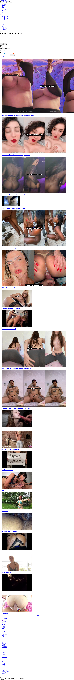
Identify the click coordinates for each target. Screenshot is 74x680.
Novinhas (3, 661)
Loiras (7, 56)
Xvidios (3, 654)
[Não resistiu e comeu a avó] (17, 326)
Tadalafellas (4, 29)
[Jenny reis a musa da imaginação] (17, 447)
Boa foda (3, 631)
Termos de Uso (4, 670)
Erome (3, 636)
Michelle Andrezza (5, 18)
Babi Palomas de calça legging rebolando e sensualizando (16, 368)
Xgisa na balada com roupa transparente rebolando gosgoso (17, 194)
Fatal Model (4, 638)
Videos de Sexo (4, 650)
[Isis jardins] (17, 508)
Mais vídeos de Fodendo (37, 615)
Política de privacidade (5, 668)
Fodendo (1, 56)
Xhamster (3, 652)
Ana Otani (3, 25)
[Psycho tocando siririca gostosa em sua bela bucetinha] (34, 406)
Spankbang (4, 649)
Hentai (3, 639)
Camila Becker (4, 27)
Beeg (3, 630)
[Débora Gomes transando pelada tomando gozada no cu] (34, 285)
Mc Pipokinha (4, 20)
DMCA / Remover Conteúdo (6, 667)
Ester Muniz (4, 23)
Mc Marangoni (4, 22)
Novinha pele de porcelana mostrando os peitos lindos (16, 155)
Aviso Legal (4, 669)
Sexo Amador (4, 626)
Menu (1, 1)
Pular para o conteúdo (3, 0)
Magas (3, 429)
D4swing (3, 635)
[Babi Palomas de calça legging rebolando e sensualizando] (34, 366)
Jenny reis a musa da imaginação (10, 449)
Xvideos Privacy (4, 644)
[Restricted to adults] (2, 676)
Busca (9, 1)
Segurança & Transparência (6, 671)
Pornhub (3, 662)
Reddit (15, 53)
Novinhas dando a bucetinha (9, 531)
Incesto (3, 660)
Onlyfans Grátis (4, 645)
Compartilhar (8, 48)
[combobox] (4, 2)
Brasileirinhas (4, 632)
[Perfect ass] (17, 611)
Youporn (3, 656)
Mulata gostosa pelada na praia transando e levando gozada (17, 248)
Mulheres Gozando (5, 641)
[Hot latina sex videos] (17, 467)
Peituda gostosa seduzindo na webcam (12, 308)
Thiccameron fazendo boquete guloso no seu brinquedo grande (18, 115)
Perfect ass (5, 613)
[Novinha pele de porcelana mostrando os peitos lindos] (34, 152)
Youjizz (3, 655)
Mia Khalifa (4, 26)
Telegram (7, 53)
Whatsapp (2, 53)
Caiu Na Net (4, 633)
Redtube (3, 663)
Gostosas (4, 56)
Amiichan (3, 24)
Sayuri (3, 490)
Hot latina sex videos (7, 470)
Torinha (3, 21)
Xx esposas (5, 552)
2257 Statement (4, 672)
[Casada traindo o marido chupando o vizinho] (11, 206)
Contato (3, 673)
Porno (5, 1)
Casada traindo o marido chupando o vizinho (13, 208)
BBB (3, 628)
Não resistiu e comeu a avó (9, 329)
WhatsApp (3, 651)
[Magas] (17, 426)
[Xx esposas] (17, 549)
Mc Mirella (4, 19)
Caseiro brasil (5, 593)
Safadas (9, 56)
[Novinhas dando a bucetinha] (17, 529)
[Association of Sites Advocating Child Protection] (5, 676)
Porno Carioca (4, 647)
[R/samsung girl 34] (17, 570)
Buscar (11, 2)
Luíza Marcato (4, 28)
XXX (3, 666)
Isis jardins (5, 511)
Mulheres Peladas (5, 643)
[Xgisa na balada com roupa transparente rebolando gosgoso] (34, 192)
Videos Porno (4, 665)
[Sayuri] (17, 488)
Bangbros (3, 627)
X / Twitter (11, 53)
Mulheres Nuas (4, 642)
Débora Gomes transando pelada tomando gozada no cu (16, 287)
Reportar (12, 48)
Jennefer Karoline (5, 16)
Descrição (2, 48)
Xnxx (12, 56)
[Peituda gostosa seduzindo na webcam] (17, 306)
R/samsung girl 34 (6, 572)
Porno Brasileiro (4, 646)
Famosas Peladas (4, 637)
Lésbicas (3, 640)
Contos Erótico (4, 634)
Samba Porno (4, 664)
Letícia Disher (4, 17)
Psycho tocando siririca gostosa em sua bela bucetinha (16, 408)
